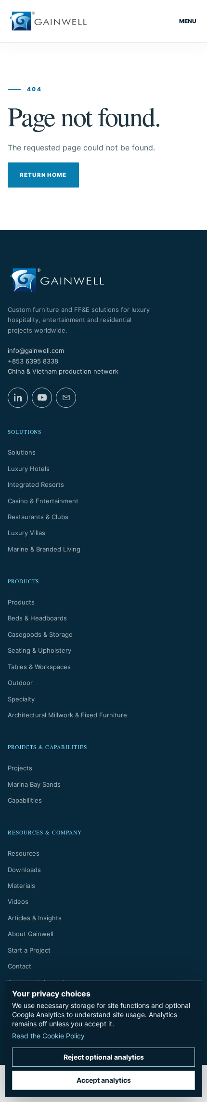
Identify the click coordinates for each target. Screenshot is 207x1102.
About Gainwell (30, 934)
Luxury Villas (26, 533)
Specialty (21, 699)
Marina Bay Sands (34, 784)
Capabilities (25, 800)
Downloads (24, 870)
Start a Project (29, 950)
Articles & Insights (35, 918)
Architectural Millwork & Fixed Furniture (67, 715)
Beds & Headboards (37, 618)
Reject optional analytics (104, 1057)
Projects (20, 768)
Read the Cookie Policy (48, 1036)
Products (21, 602)
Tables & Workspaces (39, 667)
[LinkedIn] (18, 398)
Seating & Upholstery (39, 650)
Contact (19, 966)
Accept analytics (104, 1080)
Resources (23, 853)
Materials (21, 885)
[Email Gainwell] (66, 398)
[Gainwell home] (48, 21)
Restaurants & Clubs (38, 517)
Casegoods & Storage (40, 634)
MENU (187, 21)
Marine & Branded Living (44, 549)
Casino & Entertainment (43, 501)
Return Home (43, 175)
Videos (18, 901)
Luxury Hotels (29, 468)
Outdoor (20, 682)
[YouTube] (42, 398)
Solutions (22, 452)
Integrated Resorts (36, 484)
